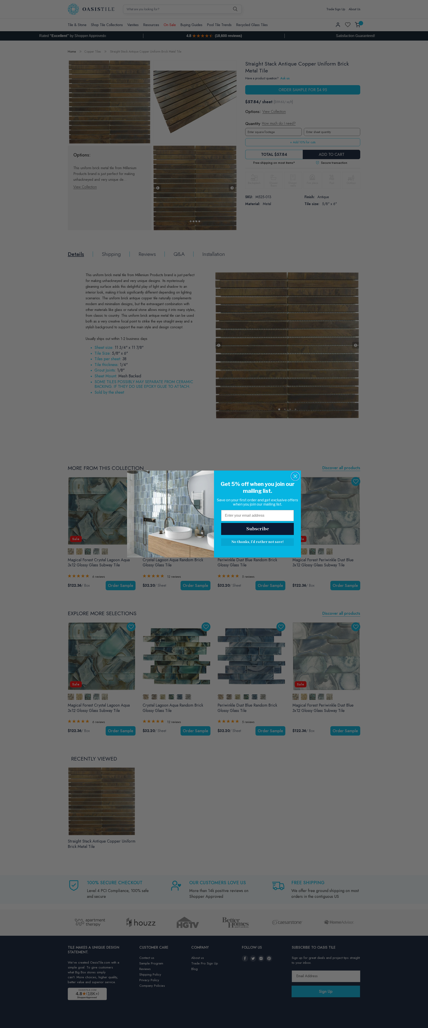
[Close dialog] (295, 476)
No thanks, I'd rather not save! (257, 542)
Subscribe (257, 529)
